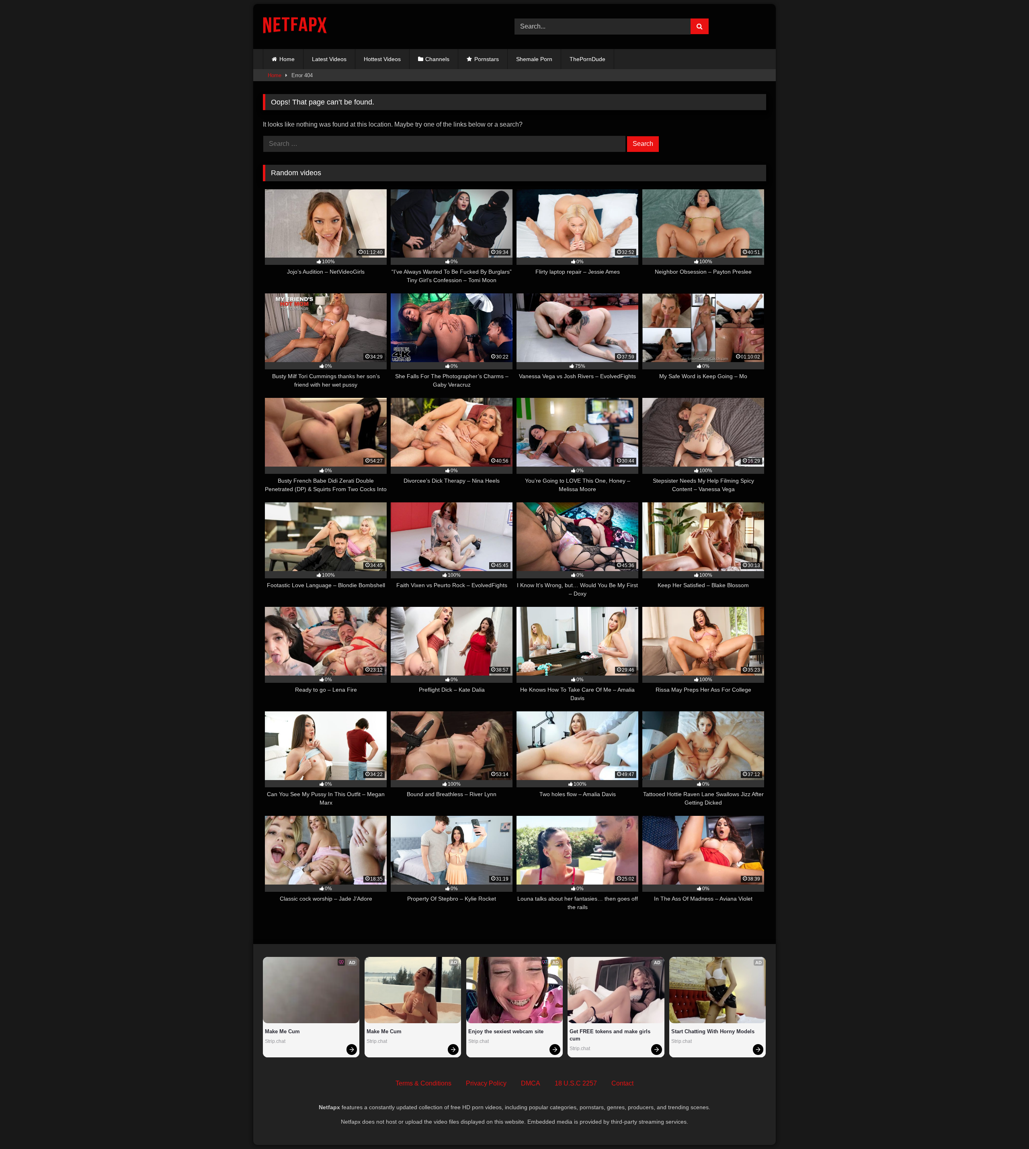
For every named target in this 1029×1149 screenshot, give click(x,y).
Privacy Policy (486, 1083)
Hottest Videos (382, 59)
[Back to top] (1004, 1125)
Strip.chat (275, 1041)
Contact (622, 1083)
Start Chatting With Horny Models (712, 1031)
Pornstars (486, 59)
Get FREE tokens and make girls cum (611, 1035)
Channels (437, 59)
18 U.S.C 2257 (576, 1083)
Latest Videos (329, 59)
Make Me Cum (282, 1031)
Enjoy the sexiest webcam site (505, 1031)
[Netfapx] (295, 26)
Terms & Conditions (423, 1083)
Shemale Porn (534, 59)
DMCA (530, 1083)
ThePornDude (587, 59)
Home (287, 59)
